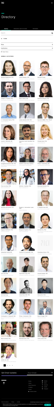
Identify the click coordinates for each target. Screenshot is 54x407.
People (6, 28)
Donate (29, 381)
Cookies (18, 401)
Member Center (33, 391)
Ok (47, 404)
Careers (29, 383)
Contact (30, 389)
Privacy (12, 401)
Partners (35, 28)
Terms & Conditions (5, 401)
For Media (30, 387)
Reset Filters (5, 51)
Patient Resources (32, 385)
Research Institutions (20, 28)
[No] (52, 405)
